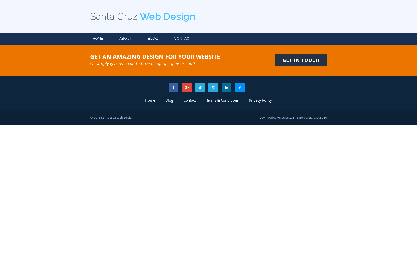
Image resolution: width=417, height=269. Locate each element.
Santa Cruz (142, 16)
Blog (153, 38)
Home (98, 38)
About (125, 38)
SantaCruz (108, 117)
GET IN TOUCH (301, 60)
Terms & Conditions (222, 100)
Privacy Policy (260, 100)
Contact (182, 38)
